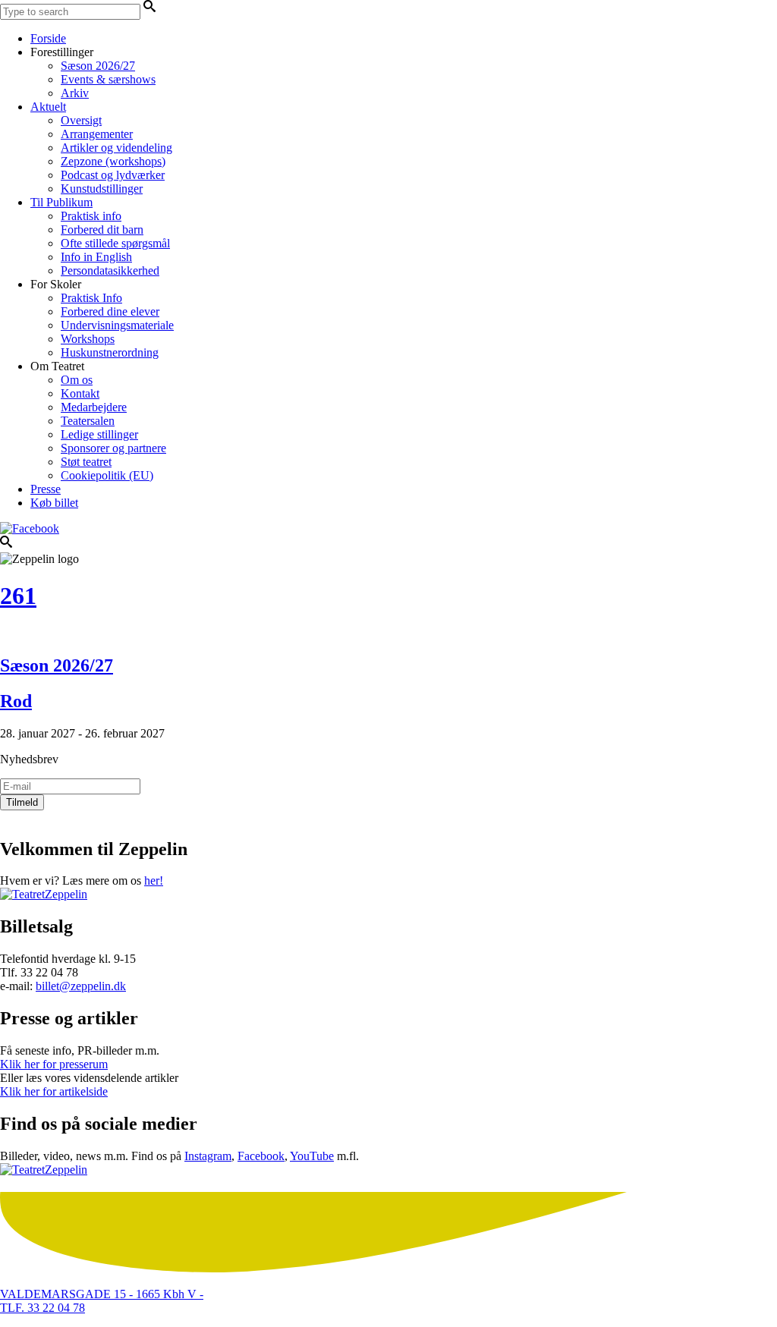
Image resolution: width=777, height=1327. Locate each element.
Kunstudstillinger (102, 188)
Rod (16, 701)
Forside (48, 38)
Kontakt (80, 393)
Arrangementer (97, 133)
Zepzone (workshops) (113, 161)
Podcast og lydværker (113, 174)
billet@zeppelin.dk (81, 986)
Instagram (207, 1155)
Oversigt (81, 120)
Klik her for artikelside (54, 1091)
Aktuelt (48, 106)
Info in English (96, 256)
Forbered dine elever (110, 311)
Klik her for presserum (54, 1064)
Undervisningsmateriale (117, 325)
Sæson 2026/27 (98, 65)
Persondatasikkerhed (110, 270)
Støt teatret (86, 461)
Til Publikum (61, 202)
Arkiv (75, 92)
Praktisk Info (91, 297)
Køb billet (54, 502)
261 (18, 595)
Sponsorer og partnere (113, 448)
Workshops (88, 338)
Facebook (261, 1155)
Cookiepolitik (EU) (107, 475)
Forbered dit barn (102, 229)
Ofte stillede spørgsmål (115, 243)
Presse (45, 489)
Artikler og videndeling (116, 147)
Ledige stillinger (99, 434)
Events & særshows (108, 79)
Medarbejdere (94, 407)
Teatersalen (88, 420)
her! (153, 880)
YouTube (312, 1155)
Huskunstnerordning (110, 352)
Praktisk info (91, 215)
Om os (77, 379)
